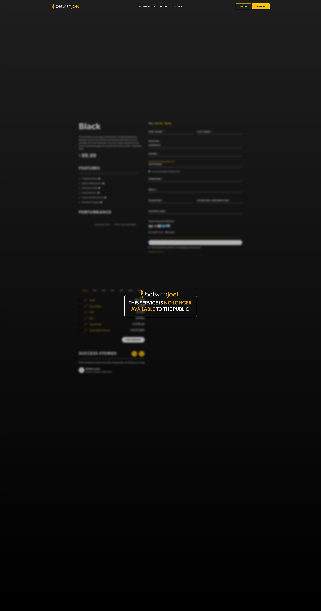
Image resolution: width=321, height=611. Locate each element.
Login (243, 7)
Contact (177, 6)
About (163, 6)
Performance (147, 6)
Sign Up (261, 7)
